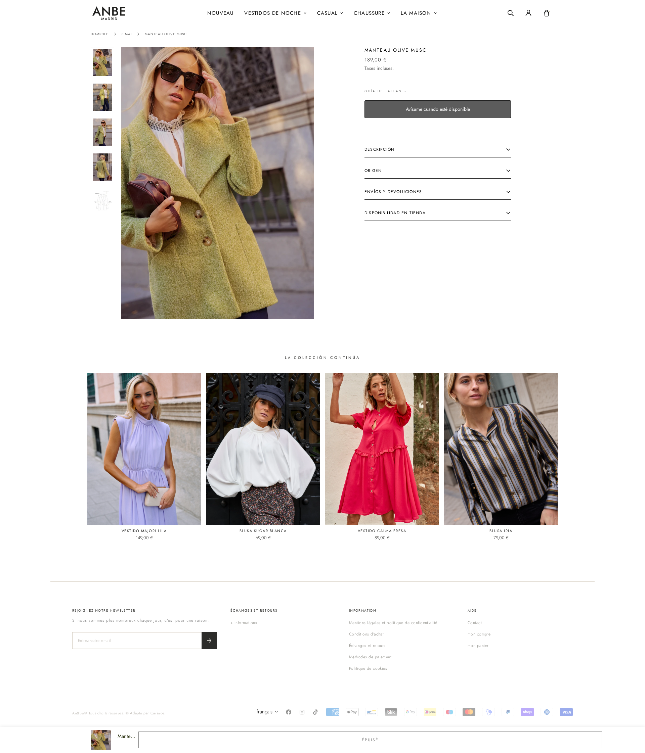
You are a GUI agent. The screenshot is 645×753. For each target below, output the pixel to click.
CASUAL (327, 13)
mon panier (478, 646)
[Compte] (528, 13)
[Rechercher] (510, 13)
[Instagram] (302, 712)
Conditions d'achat (366, 634)
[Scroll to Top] (632, 716)
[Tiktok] (315, 712)
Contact (475, 623)
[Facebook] (288, 712)
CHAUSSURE (369, 13)
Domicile (100, 34)
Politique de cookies (368, 668)
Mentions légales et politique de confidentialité (393, 623)
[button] (547, 13)
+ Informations (243, 623)
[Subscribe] (209, 640)
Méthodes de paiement (370, 657)
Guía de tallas (382, 91)
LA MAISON (416, 13)
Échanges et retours (367, 646)
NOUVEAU (220, 13)
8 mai (127, 34)
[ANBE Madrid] (108, 13)
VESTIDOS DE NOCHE (272, 13)
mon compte (479, 634)
